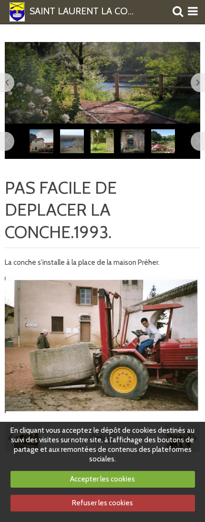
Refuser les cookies (102, 503)
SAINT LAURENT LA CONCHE (83, 11)
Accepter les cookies (102, 479)
